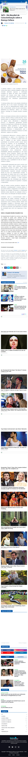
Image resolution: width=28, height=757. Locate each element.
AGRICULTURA (14, 725)
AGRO (14, 729)
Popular (7, 656)
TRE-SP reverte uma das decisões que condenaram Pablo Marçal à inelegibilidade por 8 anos (13, 695)
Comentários (21, 656)
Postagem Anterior (5, 642)
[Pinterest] (14, 268)
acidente (14, 716)
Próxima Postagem (22, 642)
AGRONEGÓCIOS (14, 731)
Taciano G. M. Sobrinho (13, 272)
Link (18, 242)
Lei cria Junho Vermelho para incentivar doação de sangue (20, 288)
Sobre (13, 755)
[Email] (17, 268)
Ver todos (25, 282)
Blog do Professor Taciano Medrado (16, 751)
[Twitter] (4, 25)
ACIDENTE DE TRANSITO (14, 720)
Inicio (9, 755)
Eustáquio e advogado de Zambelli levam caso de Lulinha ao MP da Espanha (13, 701)
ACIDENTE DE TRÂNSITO (14, 722)
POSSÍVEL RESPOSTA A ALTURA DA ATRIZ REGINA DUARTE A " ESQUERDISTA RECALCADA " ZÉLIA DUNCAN (20, 673)
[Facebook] (2, 25)
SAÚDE (4, 264)
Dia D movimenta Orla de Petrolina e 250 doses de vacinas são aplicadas (20, 308)
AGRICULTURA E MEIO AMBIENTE (14, 727)
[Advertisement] (14, 43)
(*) (14, 714)
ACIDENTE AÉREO (14, 718)
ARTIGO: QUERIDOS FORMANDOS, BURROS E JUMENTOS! (20, 663)
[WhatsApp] (6, 25)
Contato (18, 755)
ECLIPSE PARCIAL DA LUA (6, 707)
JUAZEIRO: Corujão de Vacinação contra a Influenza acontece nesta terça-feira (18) (20, 298)
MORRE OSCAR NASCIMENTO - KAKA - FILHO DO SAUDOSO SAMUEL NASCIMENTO (19, 683)
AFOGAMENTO (14, 723)
